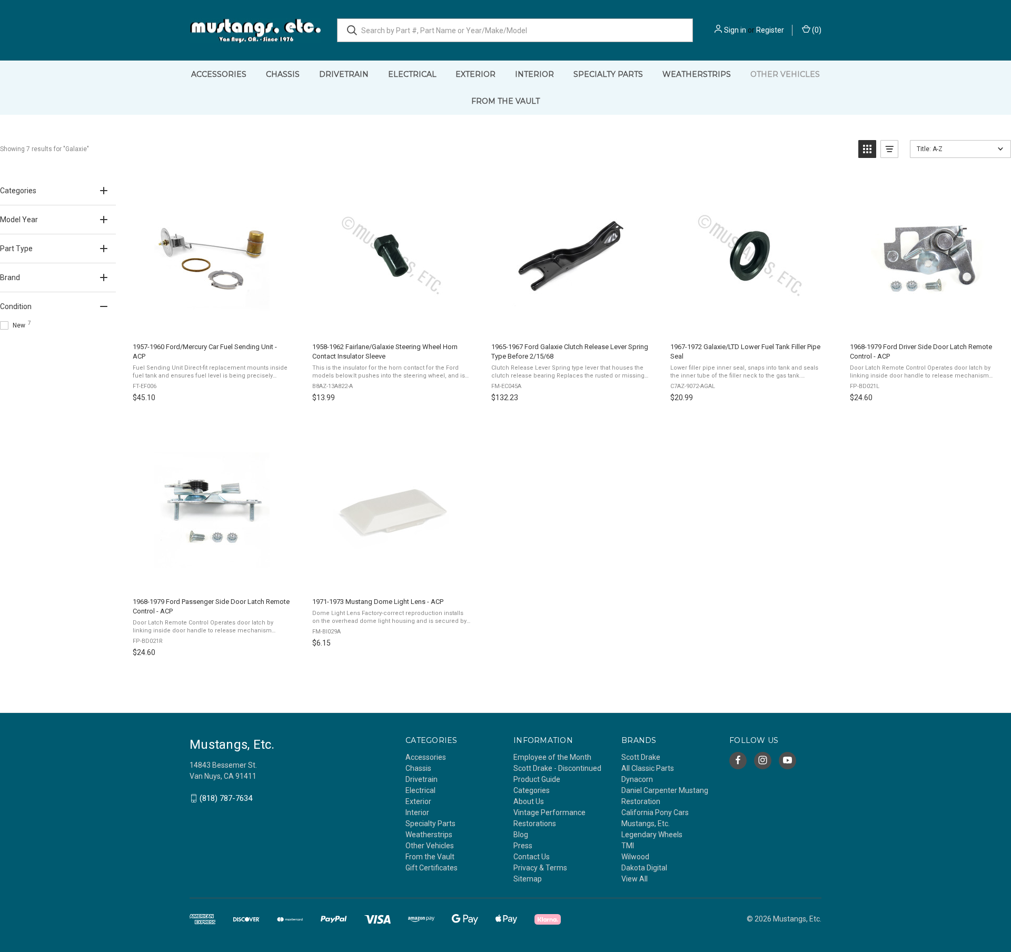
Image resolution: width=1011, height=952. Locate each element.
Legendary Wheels (651, 834)
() (815, 30)
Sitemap (527, 879)
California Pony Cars (655, 812)
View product (211, 323)
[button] (867, 149)
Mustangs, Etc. (645, 823)
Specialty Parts (608, 74)
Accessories (218, 74)
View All (634, 879)
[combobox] (515, 30)
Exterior (475, 74)
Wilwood (635, 856)
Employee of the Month (552, 757)
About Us (528, 801)
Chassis (283, 74)
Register (770, 30)
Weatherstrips (696, 74)
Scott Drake (640, 757)
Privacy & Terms (540, 868)
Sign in (735, 30)
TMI (627, 845)
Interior (534, 74)
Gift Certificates (431, 868)
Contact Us (531, 856)
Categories (531, 790)
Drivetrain (344, 74)
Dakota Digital (644, 868)
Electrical (412, 74)
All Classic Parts (647, 768)
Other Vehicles (785, 74)
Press (522, 845)
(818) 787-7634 (226, 798)
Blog (520, 834)
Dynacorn (637, 779)
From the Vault (505, 101)
